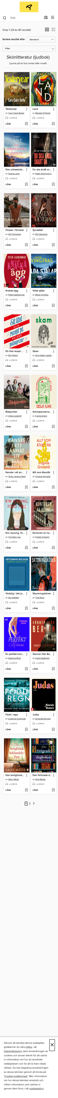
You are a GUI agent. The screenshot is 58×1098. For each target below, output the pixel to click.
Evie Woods (40, 779)
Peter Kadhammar (16, 295)
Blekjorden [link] (11, 411)
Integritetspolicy (13, 1051)
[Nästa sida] (34, 804)
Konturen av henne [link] (42, 533)
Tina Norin (39, 597)
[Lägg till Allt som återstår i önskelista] (53, 487)
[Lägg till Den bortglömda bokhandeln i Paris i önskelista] (26, 790)
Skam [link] (36, 351)
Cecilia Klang (41, 416)
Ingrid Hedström (42, 658)
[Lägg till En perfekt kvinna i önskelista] (26, 669)
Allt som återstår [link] (41, 472)
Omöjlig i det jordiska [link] (15, 593)
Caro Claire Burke (16, 113)
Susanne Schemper (17, 719)
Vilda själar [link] (39, 290)
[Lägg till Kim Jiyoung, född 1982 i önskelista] (26, 548)
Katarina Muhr (14, 658)
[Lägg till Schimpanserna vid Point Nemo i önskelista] (53, 427)
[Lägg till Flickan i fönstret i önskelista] (26, 245)
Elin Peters (13, 355)
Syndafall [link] (38, 230)
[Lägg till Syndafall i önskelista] (53, 245)
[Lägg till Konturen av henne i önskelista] (53, 548)
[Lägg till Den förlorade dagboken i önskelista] (53, 790)
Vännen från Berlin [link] (42, 654)
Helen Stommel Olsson (44, 173)
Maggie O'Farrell (42, 113)
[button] (47, 30)
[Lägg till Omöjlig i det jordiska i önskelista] (26, 608)
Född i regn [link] (11, 714)
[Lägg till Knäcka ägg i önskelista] (26, 306)
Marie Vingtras (41, 295)
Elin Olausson (41, 234)
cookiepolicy (36, 1088)
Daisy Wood (13, 779)
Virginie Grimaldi (42, 476)
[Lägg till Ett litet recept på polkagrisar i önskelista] (26, 366)
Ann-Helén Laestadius (44, 355)
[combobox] (22, 18)
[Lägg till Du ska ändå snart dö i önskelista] (53, 185)
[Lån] (46, 18)
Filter (7, 48)
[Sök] (4, 17)
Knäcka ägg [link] (11, 290)
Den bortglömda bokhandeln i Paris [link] (15, 775)
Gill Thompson (14, 234)
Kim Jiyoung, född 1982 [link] (15, 533)
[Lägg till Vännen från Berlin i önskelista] (53, 669)
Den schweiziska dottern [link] (15, 169)
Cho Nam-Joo (14, 537)
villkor (28, 1047)
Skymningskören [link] (42, 593)
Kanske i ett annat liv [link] (15, 472)
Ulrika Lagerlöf (14, 416)
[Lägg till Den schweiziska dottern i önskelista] (26, 185)
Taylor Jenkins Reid (16, 476)
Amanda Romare (43, 719)
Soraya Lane (13, 173)
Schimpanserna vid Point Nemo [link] (42, 411)
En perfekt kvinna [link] (15, 654)
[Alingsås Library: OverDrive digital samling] (29, 7)
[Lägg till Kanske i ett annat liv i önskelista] (26, 487)
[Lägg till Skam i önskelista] (53, 366)
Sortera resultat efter (13, 39)
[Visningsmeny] (53, 17)
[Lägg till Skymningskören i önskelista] (53, 608)
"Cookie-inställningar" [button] (16, 1076)
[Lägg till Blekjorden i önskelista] (26, 427)
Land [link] (35, 109)
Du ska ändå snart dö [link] (42, 169)
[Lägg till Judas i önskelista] (53, 730)
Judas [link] (36, 714)
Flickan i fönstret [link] (14, 230)
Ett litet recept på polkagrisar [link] (15, 351)
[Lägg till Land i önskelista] (53, 124)
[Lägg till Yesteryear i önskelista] (26, 124)
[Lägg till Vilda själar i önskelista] (53, 306)
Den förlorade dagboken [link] (42, 775)
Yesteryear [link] (11, 109)
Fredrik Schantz (42, 537)
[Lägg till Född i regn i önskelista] (26, 730)
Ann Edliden (13, 597)
